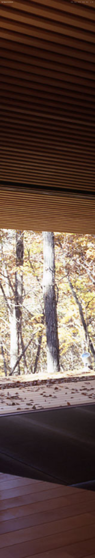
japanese (91, 3)
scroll (47, 554)
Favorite (79, 2)
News (87, 2)
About (75, 2)
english (92, 3)
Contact (83, 2)
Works (72, 2)
